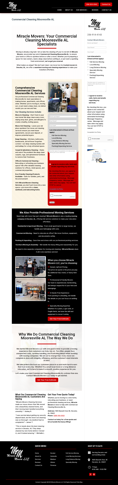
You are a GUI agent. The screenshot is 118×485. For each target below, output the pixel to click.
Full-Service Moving (59, 135)
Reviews (95, 10)
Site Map (79, 482)
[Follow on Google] (94, 474)
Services (38, 459)
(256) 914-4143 (59, 416)
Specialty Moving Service (61, 143)
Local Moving (57, 138)
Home (59, 10)
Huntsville (53, 456)
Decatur (52, 453)
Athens (52, 462)
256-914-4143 (91, 4)
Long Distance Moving (60, 141)
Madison (53, 459)
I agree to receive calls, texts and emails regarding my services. (64, 165)
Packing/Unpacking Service (62, 146)
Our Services (81, 10)
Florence (53, 465)
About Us (69, 10)
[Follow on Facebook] (90, 474)
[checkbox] (50, 135)
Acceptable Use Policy (56, 189)
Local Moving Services (73, 456)
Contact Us (106, 4)
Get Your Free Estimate (59, 319)
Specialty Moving (71, 462)
